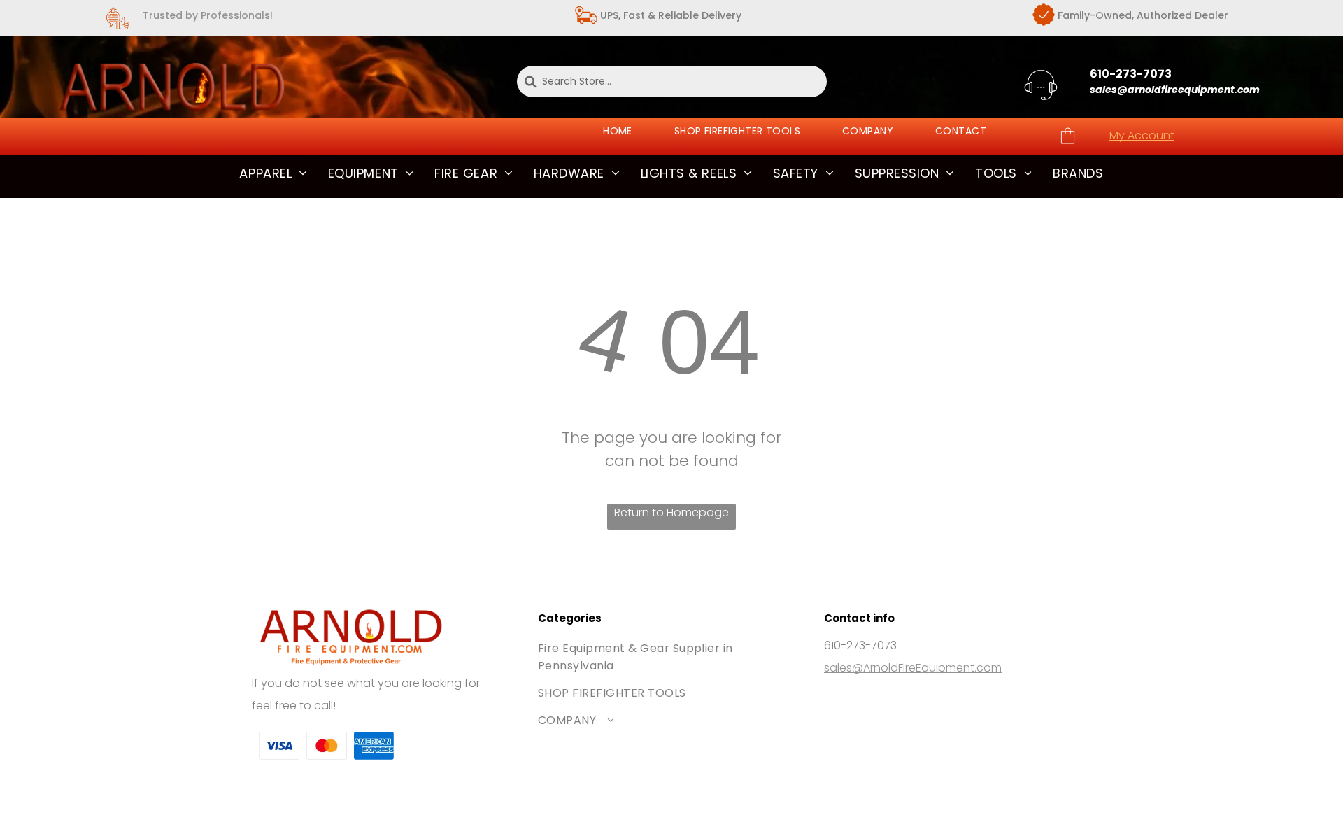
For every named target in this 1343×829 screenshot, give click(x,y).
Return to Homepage (671, 512)
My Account (1141, 135)
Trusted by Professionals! (208, 15)
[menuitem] (617, 131)
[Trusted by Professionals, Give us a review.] (118, 29)
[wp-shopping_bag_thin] (1067, 143)
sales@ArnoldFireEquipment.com (913, 668)
